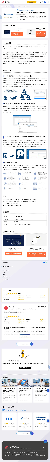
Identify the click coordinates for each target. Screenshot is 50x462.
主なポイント (5, 272)
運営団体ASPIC (37, 455)
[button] (2, 390)
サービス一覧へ (25, 433)
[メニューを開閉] (48, 2)
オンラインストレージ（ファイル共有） (17, 6)
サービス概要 (5, 270)
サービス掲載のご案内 (31, 452)
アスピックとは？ (8, 452)
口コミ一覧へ (25, 344)
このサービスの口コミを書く (24, 367)
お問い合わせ (22, 452)
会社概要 (5, 276)
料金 (4, 274)
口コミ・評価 (5, 279)
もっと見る (25, 336)
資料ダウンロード (6, 278)
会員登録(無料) (31, 2)
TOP (2, 6)
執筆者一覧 (16, 452)
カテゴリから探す (6, 6)
